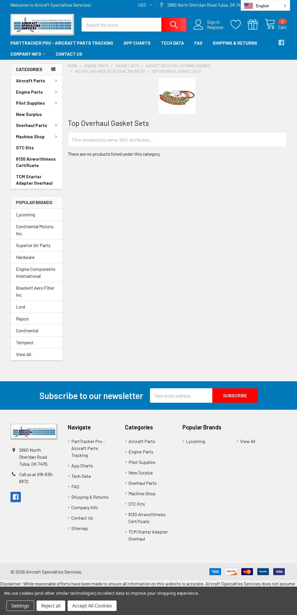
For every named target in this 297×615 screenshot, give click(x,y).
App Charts (137, 43)
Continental (27, 330)
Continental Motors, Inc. (35, 230)
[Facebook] (281, 42)
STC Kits (25, 147)
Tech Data (172, 43)
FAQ (198, 43)
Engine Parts (29, 92)
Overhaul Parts (31, 125)
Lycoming (25, 214)
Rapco (22, 318)
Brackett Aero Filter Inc (35, 291)
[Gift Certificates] (256, 25)
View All (23, 354)
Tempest (24, 342)
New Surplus (29, 114)
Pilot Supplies (30, 103)
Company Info (25, 54)
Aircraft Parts (30, 80)
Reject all (51, 606)
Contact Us (69, 54)
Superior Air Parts (33, 245)
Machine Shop (30, 136)
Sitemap (79, 528)
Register (215, 27)
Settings (20, 606)
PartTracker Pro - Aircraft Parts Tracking (61, 43)
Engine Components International (35, 272)
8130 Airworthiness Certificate (36, 162)
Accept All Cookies (92, 606)
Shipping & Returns (235, 43)
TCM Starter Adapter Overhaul (34, 180)
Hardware (25, 257)
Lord (20, 306)
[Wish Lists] (239, 25)
